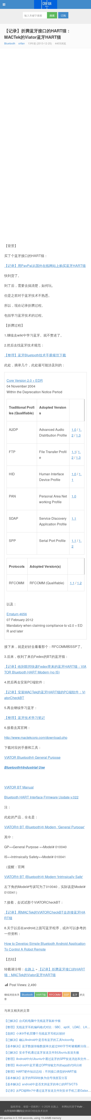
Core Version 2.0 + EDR (25, 380)
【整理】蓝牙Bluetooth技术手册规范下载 (35, 355)
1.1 (74, 451)
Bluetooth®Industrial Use (24, 767)
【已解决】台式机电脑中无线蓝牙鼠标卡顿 (32, 1020)
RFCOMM (55, 994)
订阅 (63, 15)
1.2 (79, 582)
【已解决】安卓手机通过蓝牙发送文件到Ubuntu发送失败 (41, 1052)
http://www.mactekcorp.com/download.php (35, 737)
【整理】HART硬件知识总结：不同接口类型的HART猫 (40, 1071)
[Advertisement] (45, 95)
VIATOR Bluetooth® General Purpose (32, 757)
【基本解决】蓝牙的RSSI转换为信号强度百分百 (35, 1078)
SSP (66, 994)
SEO (30, 1110)
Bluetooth (9, 43)
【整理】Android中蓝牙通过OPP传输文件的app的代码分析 (43, 1065)
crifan (21, 43)
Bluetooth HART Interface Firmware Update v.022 (41, 797)
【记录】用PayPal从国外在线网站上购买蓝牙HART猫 (45, 265)
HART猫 (41, 994)
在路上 (45, 4)
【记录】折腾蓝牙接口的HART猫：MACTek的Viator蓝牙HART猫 (37, 33)
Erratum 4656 (17, 614)
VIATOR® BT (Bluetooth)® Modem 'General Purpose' (44, 827)
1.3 (78, 435)
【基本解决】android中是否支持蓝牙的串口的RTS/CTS (40, 1084)
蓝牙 (74, 994)
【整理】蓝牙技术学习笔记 (24, 717)
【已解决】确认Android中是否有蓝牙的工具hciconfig (39, 1040)
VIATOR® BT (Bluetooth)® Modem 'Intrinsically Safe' (43, 876)
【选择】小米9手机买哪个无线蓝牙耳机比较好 (34, 1033)
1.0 (74, 429)
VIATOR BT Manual (19, 787)
